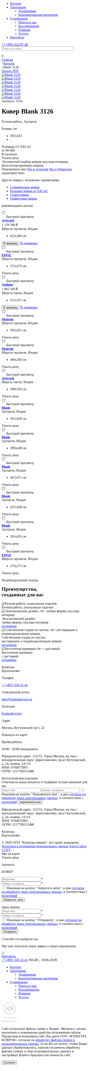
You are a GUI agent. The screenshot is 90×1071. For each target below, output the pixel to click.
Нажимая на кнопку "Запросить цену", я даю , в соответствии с (44, 891)
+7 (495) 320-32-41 (15, 685)
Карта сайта (77, 846)
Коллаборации (28, 26)
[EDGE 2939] (4, 251)
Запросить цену (13, 899)
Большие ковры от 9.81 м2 (29, 191)
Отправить (10, 931)
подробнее (9, 626)
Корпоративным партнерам (38, 15)
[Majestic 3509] (4, 345)
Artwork (8, 220)
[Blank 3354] (4, 433)
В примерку (10, 243)
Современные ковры (25, 187)
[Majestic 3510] (4, 315)
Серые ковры (19, 194)
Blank (6, 407)
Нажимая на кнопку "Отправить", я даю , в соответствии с (42, 923)
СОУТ (6, 850)
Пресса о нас (27, 22)
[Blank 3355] (4, 404)
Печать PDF (10, 71)
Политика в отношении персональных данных (35, 846)
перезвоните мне (30, 802)
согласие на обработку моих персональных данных (44, 796)
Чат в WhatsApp (60, 169)
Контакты (17, 37)
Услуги (23, 33)
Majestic (8, 319)
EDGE (6, 255)
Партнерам (18, 7)
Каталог (16, 3)
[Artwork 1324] (4, 374)
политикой (9, 802)
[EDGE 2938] (4, 551)
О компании (19, 18)
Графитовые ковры (23, 198)
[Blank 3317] (4, 492)
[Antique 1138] (4, 281)
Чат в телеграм (37, 169)
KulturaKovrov (12, 713)
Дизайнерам (27, 11)
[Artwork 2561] (4, 217)
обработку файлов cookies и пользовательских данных (38, 1042)
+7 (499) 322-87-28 (15, 44)
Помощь (24, 30)
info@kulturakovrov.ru (17, 699)
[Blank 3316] (4, 522)
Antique (7, 284)
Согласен (9, 1062)
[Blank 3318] (4, 463)
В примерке (29, 243)
